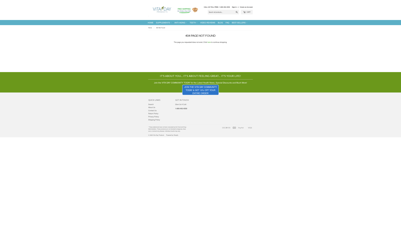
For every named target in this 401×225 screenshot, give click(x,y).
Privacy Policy (153, 116)
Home (150, 22)
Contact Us (152, 110)
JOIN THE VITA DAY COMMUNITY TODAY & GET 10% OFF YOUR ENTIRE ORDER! (200, 90)
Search (151, 104)
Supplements (163, 22)
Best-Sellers (239, 22)
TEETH (193, 22)
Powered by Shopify (172, 135)
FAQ (227, 22)
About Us (151, 107)
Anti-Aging (180, 22)
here (209, 42)
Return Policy (153, 113)
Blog (220, 22)
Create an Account (246, 7)
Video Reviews (207, 22)
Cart (248, 12)
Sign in (234, 7)
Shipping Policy (154, 120)
